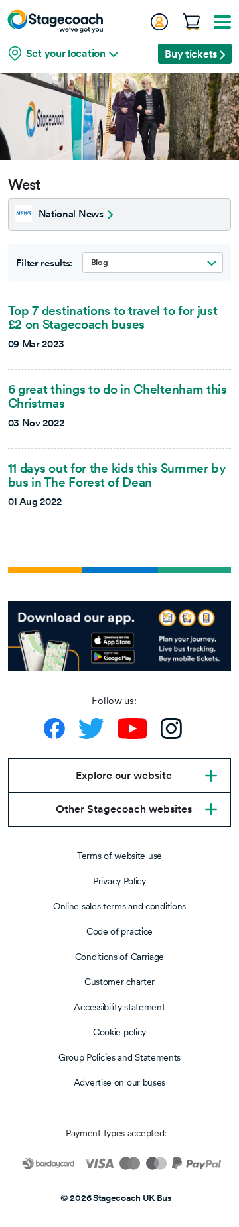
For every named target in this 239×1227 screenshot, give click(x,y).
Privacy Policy (119, 881)
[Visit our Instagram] (171, 728)
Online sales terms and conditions (119, 906)
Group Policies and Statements (119, 1057)
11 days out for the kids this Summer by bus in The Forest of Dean (117, 475)
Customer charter (119, 982)
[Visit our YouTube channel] (132, 728)
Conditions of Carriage (119, 957)
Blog (99, 262)
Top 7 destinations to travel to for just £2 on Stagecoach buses (113, 317)
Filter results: (44, 263)
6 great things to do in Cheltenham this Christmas (117, 396)
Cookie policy (119, 1032)
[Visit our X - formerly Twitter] (91, 728)
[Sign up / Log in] (158, 21)
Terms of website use (119, 856)
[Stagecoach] (55, 21)
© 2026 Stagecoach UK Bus (116, 1198)
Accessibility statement (119, 1007)
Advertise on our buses (119, 1082)
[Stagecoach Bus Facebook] (54, 728)
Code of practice (119, 931)
